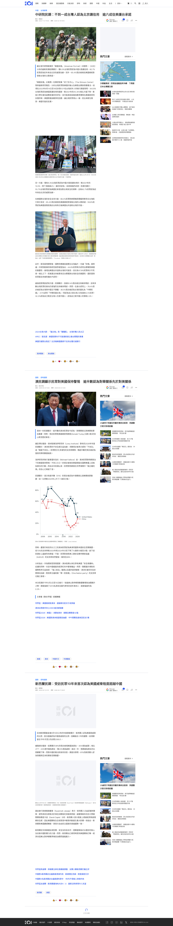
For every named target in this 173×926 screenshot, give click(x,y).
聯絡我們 (80, 922)
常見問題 (72, 922)
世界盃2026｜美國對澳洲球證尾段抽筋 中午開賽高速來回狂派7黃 (62, 618)
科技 (104, 3)
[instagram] (112, 922)
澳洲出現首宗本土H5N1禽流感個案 (49, 608)
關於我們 (42, 922)
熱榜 (84, 3)
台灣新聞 (44, 10)
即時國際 (44, 377)
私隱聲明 (88, 922)
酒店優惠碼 (60, 3)
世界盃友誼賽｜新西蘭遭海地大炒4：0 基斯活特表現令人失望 (60, 884)
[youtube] (116, 922)
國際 (91, 3)
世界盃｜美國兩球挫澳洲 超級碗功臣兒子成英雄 (55, 603)
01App (64, 922)
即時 (78, 3)
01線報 (35, 922)
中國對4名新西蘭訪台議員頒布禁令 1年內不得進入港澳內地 (59, 879)
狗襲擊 (44, 3)
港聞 (36, 3)
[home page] (28, 3)
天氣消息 (70, 3)
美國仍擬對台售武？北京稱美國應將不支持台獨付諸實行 (57, 341)
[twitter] (126, 922)
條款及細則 (96, 922)
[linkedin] (121, 922)
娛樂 (51, 3)
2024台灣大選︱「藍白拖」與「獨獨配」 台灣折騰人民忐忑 (59, 332)
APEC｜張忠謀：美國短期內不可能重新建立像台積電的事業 (59, 337)
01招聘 (49, 922)
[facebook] (107, 922)
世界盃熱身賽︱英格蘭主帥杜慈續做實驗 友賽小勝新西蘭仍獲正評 (62, 869)
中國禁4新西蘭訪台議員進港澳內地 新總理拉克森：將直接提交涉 (62, 874)
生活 (110, 3)
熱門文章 (105, 56)
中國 (97, 3)
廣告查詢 (57, 922)
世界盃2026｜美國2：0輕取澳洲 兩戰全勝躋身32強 (56, 613)
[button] (127, 20)
